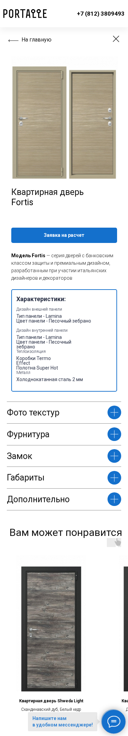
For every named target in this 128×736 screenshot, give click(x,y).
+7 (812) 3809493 (101, 13)
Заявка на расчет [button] (64, 235)
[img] (116, 39)
